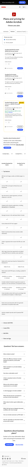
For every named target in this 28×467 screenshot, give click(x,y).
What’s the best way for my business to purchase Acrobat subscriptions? (12, 396)
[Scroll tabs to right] (27, 31)
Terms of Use (21, 461)
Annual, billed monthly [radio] (11, 39)
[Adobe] (3, 7)
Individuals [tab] (5, 31)
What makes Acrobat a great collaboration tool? (13, 402)
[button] (20, 7)
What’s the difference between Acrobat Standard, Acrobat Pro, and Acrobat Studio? (12, 360)
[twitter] (7, 458)
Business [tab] (13, 31)
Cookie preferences (5, 462)
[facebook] (3, 458)
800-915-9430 (20, 144)
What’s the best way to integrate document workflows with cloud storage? (13, 409)
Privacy (16, 461)
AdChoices (5, 464)
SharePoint (12, 207)
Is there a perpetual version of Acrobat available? (12, 378)
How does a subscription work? (10, 373)
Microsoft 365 (5, 207)
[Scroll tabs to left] (1, 31)
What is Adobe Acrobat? (9, 354)
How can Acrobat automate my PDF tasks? (13, 414)
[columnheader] (14, 171)
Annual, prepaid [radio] (9, 42)
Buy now (22, 2)
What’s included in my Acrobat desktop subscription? (12, 367)
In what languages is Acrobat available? (12, 390)
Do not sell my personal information (16, 462)
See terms (11, 112)
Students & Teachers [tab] (21, 31)
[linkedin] (10, 458)
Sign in (24, 7)
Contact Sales (7, 147)
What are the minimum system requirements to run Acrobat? (10, 385)
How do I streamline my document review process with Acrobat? (13, 420)
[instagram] (5, 458)
